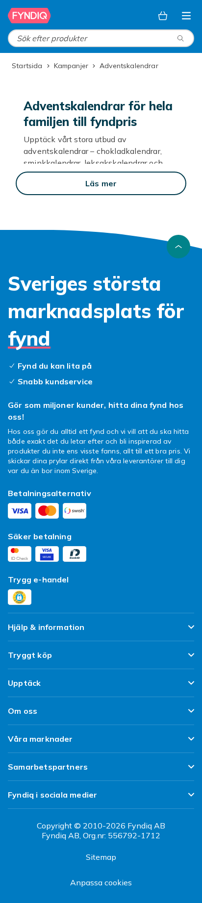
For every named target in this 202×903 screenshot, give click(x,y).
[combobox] (101, 38)
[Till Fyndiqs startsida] (29, 15)
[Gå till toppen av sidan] (178, 246)
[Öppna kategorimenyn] (186, 15)
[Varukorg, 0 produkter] (163, 15)
